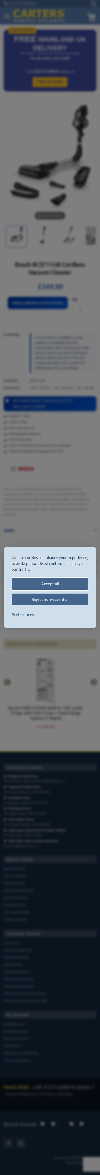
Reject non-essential (50, 599)
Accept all (50, 584)
